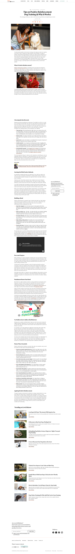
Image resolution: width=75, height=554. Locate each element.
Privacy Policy (54, 550)
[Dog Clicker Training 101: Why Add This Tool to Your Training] (20, 497)
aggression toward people (39, 285)
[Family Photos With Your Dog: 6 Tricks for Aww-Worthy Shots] (20, 478)
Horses (57, 1)
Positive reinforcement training (20, 67)
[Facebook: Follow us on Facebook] (53, 532)
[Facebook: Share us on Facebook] (33, 21)
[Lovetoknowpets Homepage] (11, 1)
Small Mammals (37, 1)
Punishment (33, 297)
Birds (47, 1)
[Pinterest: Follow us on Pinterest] (59, 532)
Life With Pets (23, 1)
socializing (29, 233)
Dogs (28, 1)
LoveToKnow (62, 1)
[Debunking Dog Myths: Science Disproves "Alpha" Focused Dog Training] (20, 434)
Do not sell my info (48, 550)
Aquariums (52, 1)
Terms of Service (59, 550)
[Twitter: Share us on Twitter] (35, 21)
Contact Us (41, 540)
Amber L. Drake (38, 18)
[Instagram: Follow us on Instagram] (62, 532)
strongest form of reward (33, 148)
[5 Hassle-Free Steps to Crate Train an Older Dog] (20, 468)
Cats (32, 1)
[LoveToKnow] (15, 546)
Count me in (31, 531)
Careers (35, 540)
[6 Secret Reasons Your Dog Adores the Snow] (20, 444)
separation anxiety (38, 286)
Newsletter (24, 540)
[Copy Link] (42, 21)
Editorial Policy (30, 540)
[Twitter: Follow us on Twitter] (56, 532)
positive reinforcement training (20, 300)
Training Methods (42, 9)
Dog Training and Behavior (35, 9)
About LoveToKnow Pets (16, 540)
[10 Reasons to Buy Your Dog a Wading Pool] (20, 424)
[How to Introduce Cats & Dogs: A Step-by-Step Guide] (20, 487)
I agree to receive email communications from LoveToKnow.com (55, 194)
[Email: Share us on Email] (40, 21)
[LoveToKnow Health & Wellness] (24, 546)
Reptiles (43, 1)
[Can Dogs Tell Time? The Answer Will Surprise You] (20, 414)
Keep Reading (31, 416)
